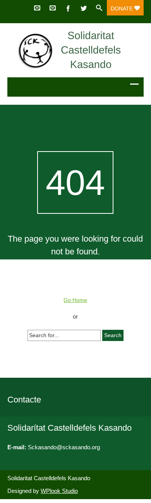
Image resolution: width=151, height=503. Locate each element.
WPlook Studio (59, 491)
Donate (122, 8)
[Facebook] (68, 7)
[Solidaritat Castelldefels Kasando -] (75, 50)
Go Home (75, 300)
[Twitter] (83, 7)
